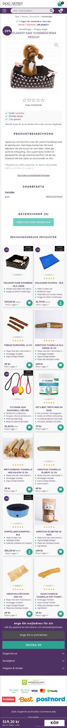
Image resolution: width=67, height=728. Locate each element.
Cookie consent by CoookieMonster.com (50, 726)
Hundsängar (47, 17)
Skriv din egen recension (33, 222)
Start (17, 17)
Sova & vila (34, 17)
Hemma (25, 17)
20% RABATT (43, 25)
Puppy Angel (40, 29)
